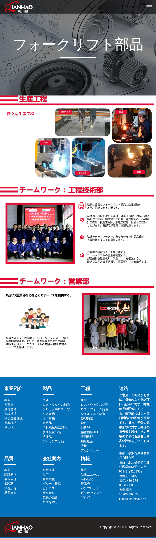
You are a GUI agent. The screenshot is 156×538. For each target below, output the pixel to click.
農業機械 (10, 423)
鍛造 (84, 423)
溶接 (84, 445)
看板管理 (10, 479)
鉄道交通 (10, 409)
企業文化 (49, 479)
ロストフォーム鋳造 (94, 409)
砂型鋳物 (49, 418)
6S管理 (9, 483)
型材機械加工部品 (55, 427)
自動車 (9, 404)
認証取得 (10, 474)
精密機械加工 (90, 432)
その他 (9, 427)
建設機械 (10, 413)
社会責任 (49, 492)
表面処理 (87, 436)
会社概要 (49, 470)
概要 (7, 400)
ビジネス (49, 488)
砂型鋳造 (87, 418)
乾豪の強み (50, 497)
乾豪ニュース (90, 474)
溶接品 (47, 436)
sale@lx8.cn (137, 499)
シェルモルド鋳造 (93, 413)
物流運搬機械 (13, 418)
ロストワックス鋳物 (56, 404)
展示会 (85, 483)
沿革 (46, 474)
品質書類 (10, 492)
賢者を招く (50, 502)
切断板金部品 (52, 432)
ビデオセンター (91, 492)
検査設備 (10, 488)
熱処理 (85, 427)
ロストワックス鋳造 (94, 404)
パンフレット (90, 488)
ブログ (85, 497)
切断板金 (87, 441)
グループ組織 (52, 483)
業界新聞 (87, 479)
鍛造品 (47, 423)
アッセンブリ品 (53, 441)
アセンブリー (90, 450)
